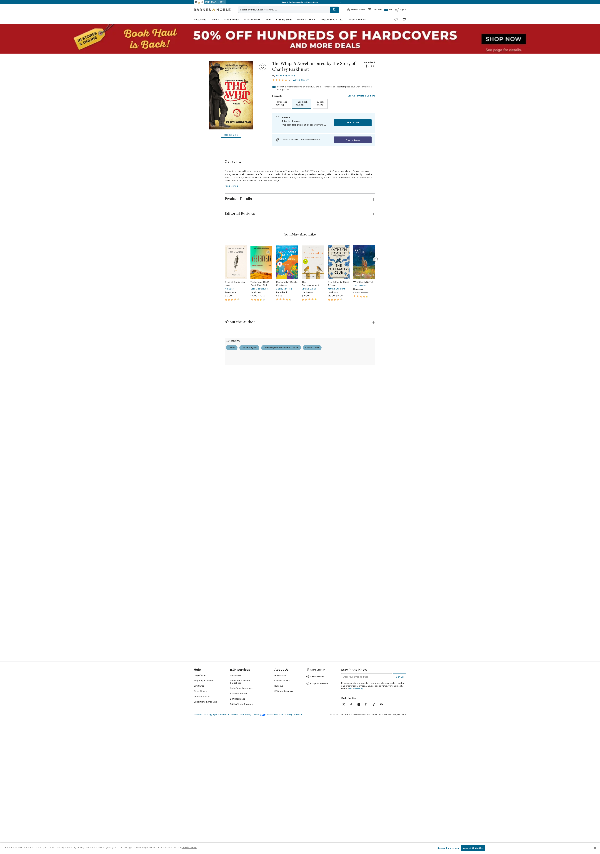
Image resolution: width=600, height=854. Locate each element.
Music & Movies (9, 111)
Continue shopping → (12, 39)
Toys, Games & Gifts (12, 108)
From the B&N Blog (18, 747)
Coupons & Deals (22, 744)
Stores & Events (14, 125)
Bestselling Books (23, 466)
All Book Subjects (23, 483)
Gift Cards (11, 130)
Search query (12, 56)
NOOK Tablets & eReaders (30, 794)
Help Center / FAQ (20, 333)
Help (7, 135)
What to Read (8, 96)
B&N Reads (11, 116)
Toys (16, 610)
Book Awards (20, 722)
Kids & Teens (8, 93)
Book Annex (20, 478)
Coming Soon (8, 101)
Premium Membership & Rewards (28, 328)
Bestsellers (6, 86)
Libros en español (22, 480)
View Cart (6, 12)
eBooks (17, 820)
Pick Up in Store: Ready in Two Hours (20, 207)
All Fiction (19, 351)
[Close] (4, 50)
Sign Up (5, 28)
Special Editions (22, 699)
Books (5, 89)
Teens (17, 582)
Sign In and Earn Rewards (21, 319)
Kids (16, 551)
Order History (12, 120)
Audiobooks (20, 472)
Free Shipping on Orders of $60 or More (21, 196)
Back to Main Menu (12, 141)
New (3, 99)
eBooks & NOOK (10, 105)
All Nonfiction (21, 388)
